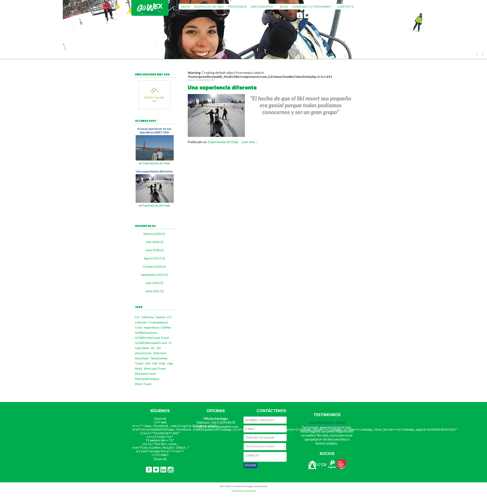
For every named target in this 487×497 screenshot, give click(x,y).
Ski (159, 348)
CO (169, 317)
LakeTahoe (142, 348)
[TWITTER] (307, 17)
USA (148, 363)
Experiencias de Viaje (156, 163)
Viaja (162, 363)
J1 (170, 343)
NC (153, 348)
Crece (139, 327)
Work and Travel (155, 368)
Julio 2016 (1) (154, 283)
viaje (170, 363)
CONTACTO (346, 6)
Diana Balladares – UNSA (327, 422)
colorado (141, 322)
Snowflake (142, 358)
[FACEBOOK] (300, 17)
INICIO (185, 6)
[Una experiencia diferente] (216, 136)
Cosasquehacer (158, 322)
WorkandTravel (145, 373)
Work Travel (143, 384)
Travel (139, 363)
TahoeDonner (159, 358)
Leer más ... (250, 142)
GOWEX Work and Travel (152, 337)
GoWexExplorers (146, 332)
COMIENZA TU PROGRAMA (311, 6)
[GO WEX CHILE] (150, 15)
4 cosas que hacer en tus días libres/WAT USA (154, 130)
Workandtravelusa (147, 379)
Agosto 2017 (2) (154, 258)
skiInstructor (143, 353)
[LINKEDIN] (314, 17)
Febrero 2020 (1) (154, 233)
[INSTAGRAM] (321, 17)
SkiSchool (159, 353)
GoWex (166, 327)
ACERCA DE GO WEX (209, 6)
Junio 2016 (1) (154, 291)
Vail (154, 363)
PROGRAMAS (237, 6)
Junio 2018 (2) (154, 250)
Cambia (160, 317)
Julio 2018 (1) (154, 242)
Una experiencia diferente (154, 171)
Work (138, 368)
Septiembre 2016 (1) (154, 274)
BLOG (284, 6)
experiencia (151, 327)
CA (137, 317)
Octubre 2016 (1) (154, 266)
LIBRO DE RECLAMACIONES (243, 491)
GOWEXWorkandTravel (151, 343)
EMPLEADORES (262, 6)
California (147, 317)
